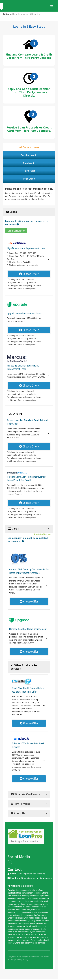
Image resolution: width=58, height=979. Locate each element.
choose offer (29, 601)
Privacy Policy (21, 959)
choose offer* (29, 273)
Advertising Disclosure (42, 534)
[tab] (29, 147)
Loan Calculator (16, 230)
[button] (51, 6)
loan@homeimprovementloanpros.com (35, 878)
